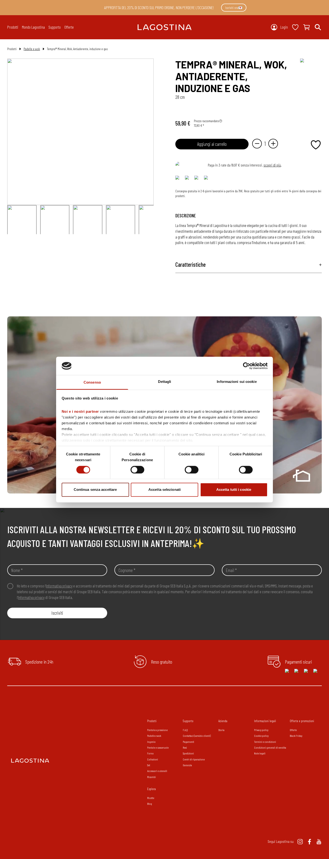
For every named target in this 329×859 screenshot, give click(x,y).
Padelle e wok (32, 49)
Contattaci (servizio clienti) (197, 735)
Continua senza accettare (95, 490)
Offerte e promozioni (302, 721)
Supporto (188, 721)
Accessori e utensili (157, 770)
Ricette (150, 797)
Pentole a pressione (157, 730)
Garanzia (187, 765)
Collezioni (152, 759)
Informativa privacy (59, 585)
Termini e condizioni (265, 741)
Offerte (69, 27)
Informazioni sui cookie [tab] (237, 382)
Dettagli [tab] (164, 382)
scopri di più (272, 165)
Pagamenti (188, 741)
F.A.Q (185, 730)
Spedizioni (188, 753)
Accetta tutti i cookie (233, 490)
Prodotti (152, 721)
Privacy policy (261, 730)
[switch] (137, 469)
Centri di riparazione (194, 759)
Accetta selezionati (164, 490)
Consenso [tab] (92, 382)
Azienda (222, 721)
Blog (149, 803)
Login (284, 27)
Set (148, 765)
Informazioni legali (265, 721)
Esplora (151, 789)
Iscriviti (57, 613)
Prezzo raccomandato (206, 121)
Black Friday (296, 735)
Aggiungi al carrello (212, 144)
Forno (150, 753)
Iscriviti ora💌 (233, 8)
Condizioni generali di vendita (270, 747)
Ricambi (151, 777)
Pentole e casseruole (158, 747)
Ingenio (151, 741)
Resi (185, 747)
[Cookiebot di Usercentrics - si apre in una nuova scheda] (246, 365)
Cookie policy (261, 735)
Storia (221, 730)
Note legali (259, 753)
